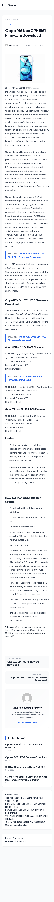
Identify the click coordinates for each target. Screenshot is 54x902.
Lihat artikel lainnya (26, 722)
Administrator (15, 45)
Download (15, 368)
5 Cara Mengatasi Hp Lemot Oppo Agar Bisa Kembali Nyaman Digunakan (26, 778)
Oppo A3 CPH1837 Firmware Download (26, 757)
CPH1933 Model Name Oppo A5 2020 (25, 766)
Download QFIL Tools (20, 517)
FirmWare (9, 5)
